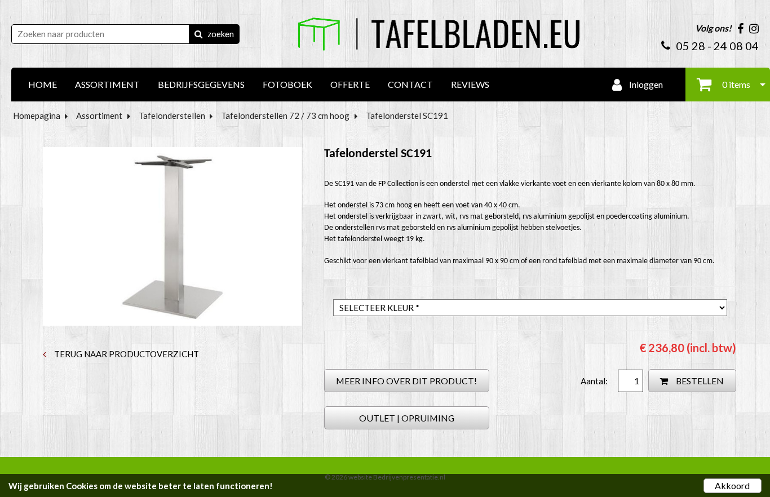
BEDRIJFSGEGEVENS (201, 84)
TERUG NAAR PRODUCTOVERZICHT (125, 354)
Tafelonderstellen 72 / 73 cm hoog (285, 115)
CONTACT (410, 84)
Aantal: (595, 381)
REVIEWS (470, 84)
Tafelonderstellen (172, 115)
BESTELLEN (699, 380)
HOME (42, 84)
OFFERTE (350, 84)
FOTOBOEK (287, 84)
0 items (735, 84)
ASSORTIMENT (107, 84)
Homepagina (36, 115)
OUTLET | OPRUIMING (406, 417)
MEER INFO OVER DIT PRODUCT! (406, 380)
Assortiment (99, 115)
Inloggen (645, 84)
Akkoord (732, 485)
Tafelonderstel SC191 (407, 115)
